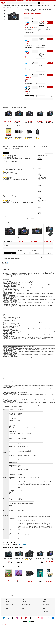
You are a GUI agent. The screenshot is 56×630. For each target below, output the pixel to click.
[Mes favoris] (51, 3)
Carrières (44, 601)
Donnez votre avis (6, 152)
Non (40, 168)
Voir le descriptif (36, 12)
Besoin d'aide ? (24, 601)
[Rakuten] (3, 3)
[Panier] (54, 3)
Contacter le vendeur (46, 27)
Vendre (7, 605)
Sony (14, 261)
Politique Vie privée (45, 605)
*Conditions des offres (46, 604)
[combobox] (22, 3)
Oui (38, 168)
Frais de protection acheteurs (26, 604)
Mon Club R (7, 608)
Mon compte (7, 601)
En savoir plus (34, 52)
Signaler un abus (40, 159)
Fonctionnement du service (46, 612)
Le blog (23, 608)
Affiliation (44, 608)
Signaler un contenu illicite (25, 605)
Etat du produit (31, 17)
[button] (42, 0)
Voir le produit (23, 253)
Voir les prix (10, 253)
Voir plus (51, 96)
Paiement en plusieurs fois (9, 604)
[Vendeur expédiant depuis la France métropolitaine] (32, 56)
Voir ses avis (9, 156)
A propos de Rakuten (46, 611)
